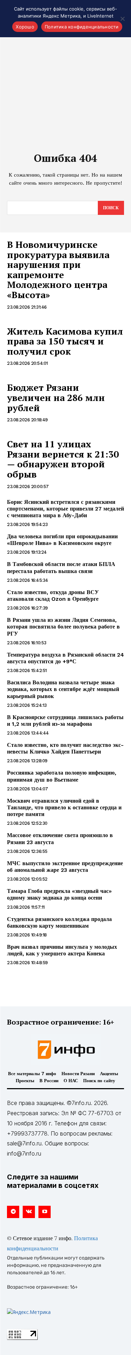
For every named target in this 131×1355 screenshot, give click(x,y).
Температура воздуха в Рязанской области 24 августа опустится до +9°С (65, 658)
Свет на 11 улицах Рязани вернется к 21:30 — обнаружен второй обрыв (63, 459)
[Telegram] (13, 1212)
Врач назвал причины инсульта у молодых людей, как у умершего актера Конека (62, 950)
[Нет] (122, 18)
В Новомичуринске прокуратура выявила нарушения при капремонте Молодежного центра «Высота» (58, 269)
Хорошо (25, 26)
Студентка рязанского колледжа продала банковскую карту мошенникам (59, 922)
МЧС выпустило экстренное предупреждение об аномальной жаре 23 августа (65, 866)
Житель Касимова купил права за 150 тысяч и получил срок (65, 341)
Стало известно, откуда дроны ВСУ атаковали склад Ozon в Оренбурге (53, 595)
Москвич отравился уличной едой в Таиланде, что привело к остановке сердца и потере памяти (64, 807)
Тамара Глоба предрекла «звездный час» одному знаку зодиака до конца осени (59, 894)
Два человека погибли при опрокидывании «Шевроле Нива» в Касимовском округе (62, 539)
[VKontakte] (29, 1212)
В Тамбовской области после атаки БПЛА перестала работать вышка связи (61, 567)
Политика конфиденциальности (82, 26)
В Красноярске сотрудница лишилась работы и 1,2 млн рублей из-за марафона (65, 720)
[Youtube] (44, 1212)
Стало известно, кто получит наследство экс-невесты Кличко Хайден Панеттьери (65, 748)
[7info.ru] (66, 1049)
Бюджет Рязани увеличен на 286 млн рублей (56, 397)
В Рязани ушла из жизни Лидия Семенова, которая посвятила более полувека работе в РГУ (63, 627)
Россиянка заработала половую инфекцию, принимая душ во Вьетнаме (61, 776)
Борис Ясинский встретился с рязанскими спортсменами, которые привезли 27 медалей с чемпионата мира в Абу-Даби (65, 509)
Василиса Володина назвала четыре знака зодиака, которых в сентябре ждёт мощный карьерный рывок (63, 689)
